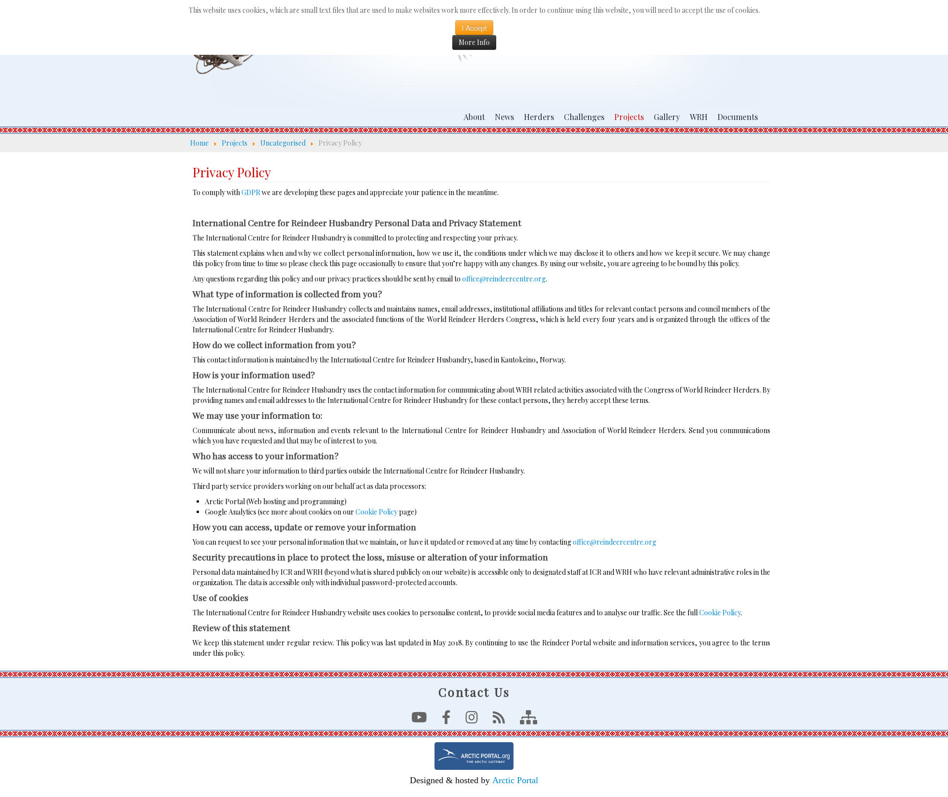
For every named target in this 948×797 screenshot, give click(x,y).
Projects (629, 117)
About (474, 117)
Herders (539, 117)
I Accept (474, 28)
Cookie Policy (376, 512)
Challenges (584, 117)
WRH (699, 117)
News (504, 117)
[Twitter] (472, 719)
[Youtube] (419, 719)
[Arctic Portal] (474, 756)
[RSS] (499, 719)
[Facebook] (446, 719)
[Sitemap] (528, 719)
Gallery (667, 117)
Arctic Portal (515, 780)
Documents (737, 117)
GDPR (250, 192)
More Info (474, 42)
